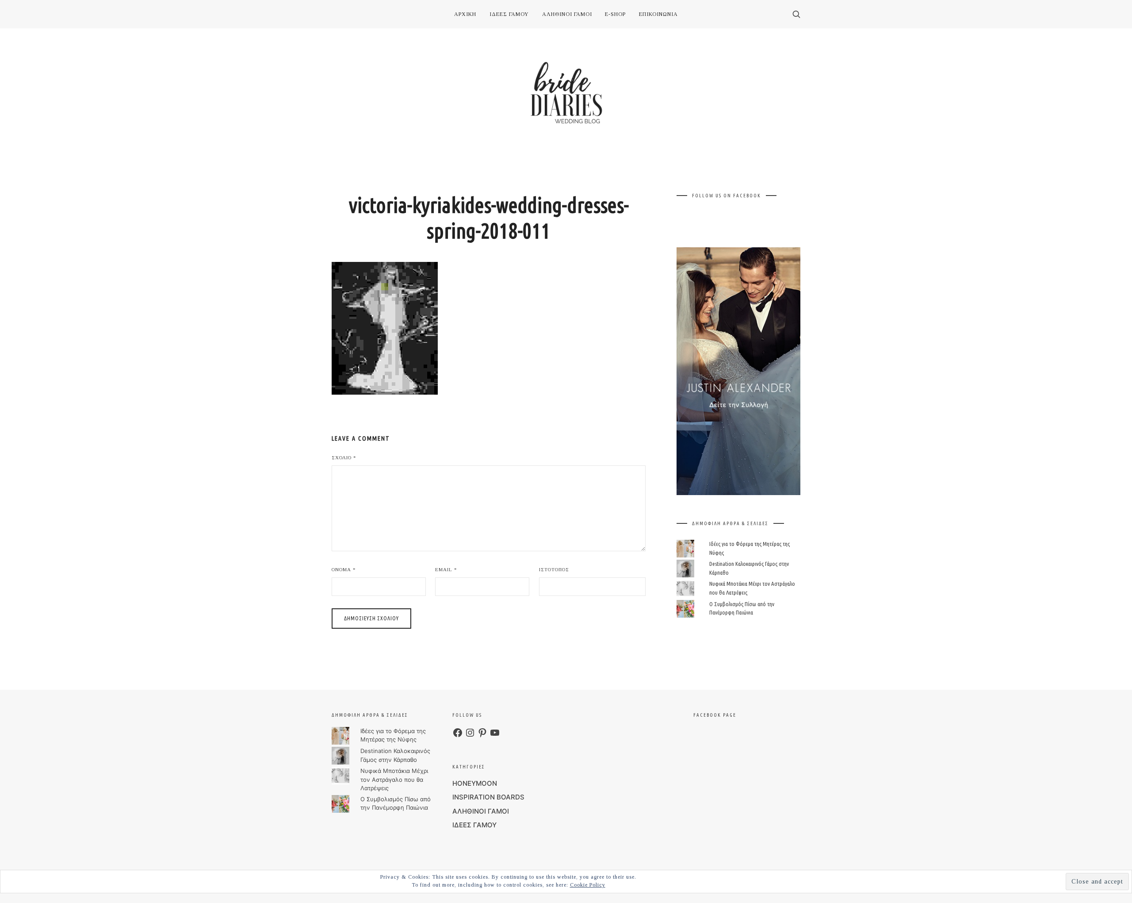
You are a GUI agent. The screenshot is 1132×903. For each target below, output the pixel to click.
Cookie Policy (587, 885)
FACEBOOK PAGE (714, 715)
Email (446, 569)
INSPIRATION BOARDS (488, 797)
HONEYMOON (474, 783)
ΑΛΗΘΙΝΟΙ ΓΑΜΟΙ (480, 811)
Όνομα (344, 569)
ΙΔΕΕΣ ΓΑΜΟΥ (474, 825)
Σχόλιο (344, 457)
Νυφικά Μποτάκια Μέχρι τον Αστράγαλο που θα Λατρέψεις (394, 779)
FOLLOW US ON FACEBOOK (726, 195)
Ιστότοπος (554, 569)
